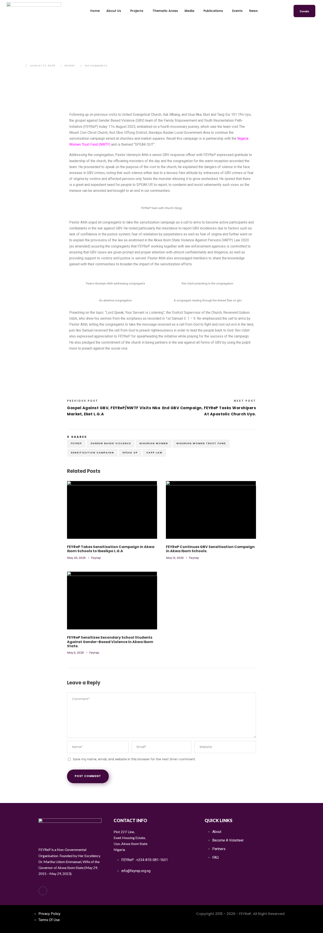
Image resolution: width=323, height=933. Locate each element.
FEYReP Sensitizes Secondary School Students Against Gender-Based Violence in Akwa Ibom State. (110, 641)
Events (237, 11)
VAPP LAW (154, 452)
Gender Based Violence (111, 443)
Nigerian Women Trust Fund (201, 443)
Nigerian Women (154, 443)
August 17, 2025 (42, 65)
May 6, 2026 (75, 653)
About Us (113, 11)
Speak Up (130, 452)
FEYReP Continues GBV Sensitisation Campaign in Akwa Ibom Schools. (210, 549)
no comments (96, 65)
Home (95, 11)
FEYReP (76, 443)
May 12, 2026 (175, 558)
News (253, 11)
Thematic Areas (165, 11)
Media (189, 11)
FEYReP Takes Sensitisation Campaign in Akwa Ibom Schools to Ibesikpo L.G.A (110, 549)
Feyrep (69, 65)
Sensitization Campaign (92, 452)
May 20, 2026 (76, 558)
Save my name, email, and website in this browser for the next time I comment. (134, 759)
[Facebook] (42, 890)
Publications (213, 11)
